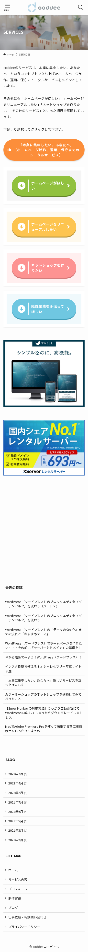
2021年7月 (17, 802)
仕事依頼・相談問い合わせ (27, 917)
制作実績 (14, 898)
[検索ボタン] (80, 7)
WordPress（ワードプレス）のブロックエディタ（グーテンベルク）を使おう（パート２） (43, 603)
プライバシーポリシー (24, 926)
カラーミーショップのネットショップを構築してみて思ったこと (43, 696)
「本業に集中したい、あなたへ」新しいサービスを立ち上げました (43, 682)
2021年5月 (17, 821)
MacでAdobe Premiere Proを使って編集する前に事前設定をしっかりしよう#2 (43, 728)
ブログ (13, 907)
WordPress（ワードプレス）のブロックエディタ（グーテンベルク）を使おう (43, 617)
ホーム (13, 870)
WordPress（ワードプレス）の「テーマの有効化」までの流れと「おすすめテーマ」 (43, 631)
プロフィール (17, 888)
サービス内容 (17, 879)
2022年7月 (17, 773)
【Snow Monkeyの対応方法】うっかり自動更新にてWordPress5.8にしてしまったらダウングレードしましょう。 (44, 712)
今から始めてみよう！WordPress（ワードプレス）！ (43, 657)
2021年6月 (17, 811)
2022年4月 (17, 783)
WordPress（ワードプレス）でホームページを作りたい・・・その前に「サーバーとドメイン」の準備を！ (43, 645)
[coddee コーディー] (44, 7)
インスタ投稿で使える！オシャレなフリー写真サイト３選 (43, 668)
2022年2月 (17, 792)
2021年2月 (17, 840)
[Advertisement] (44, 532)
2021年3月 (17, 830)
